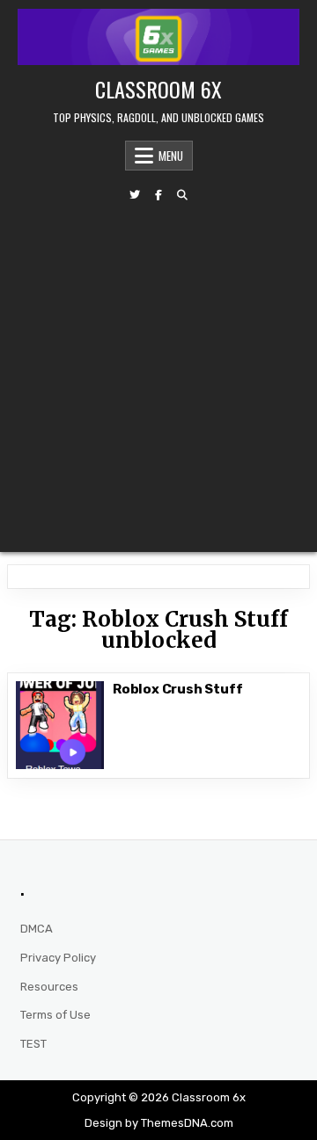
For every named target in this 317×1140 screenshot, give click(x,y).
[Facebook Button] (158, 195)
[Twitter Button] (134, 195)
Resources (49, 986)
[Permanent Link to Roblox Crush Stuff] (60, 725)
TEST (33, 1043)
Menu (170, 155)
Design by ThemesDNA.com (159, 1122)
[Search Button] (182, 195)
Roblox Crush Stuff (179, 689)
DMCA (36, 928)
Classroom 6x (158, 89)
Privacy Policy (58, 957)
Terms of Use (55, 1014)
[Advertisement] (158, 376)
